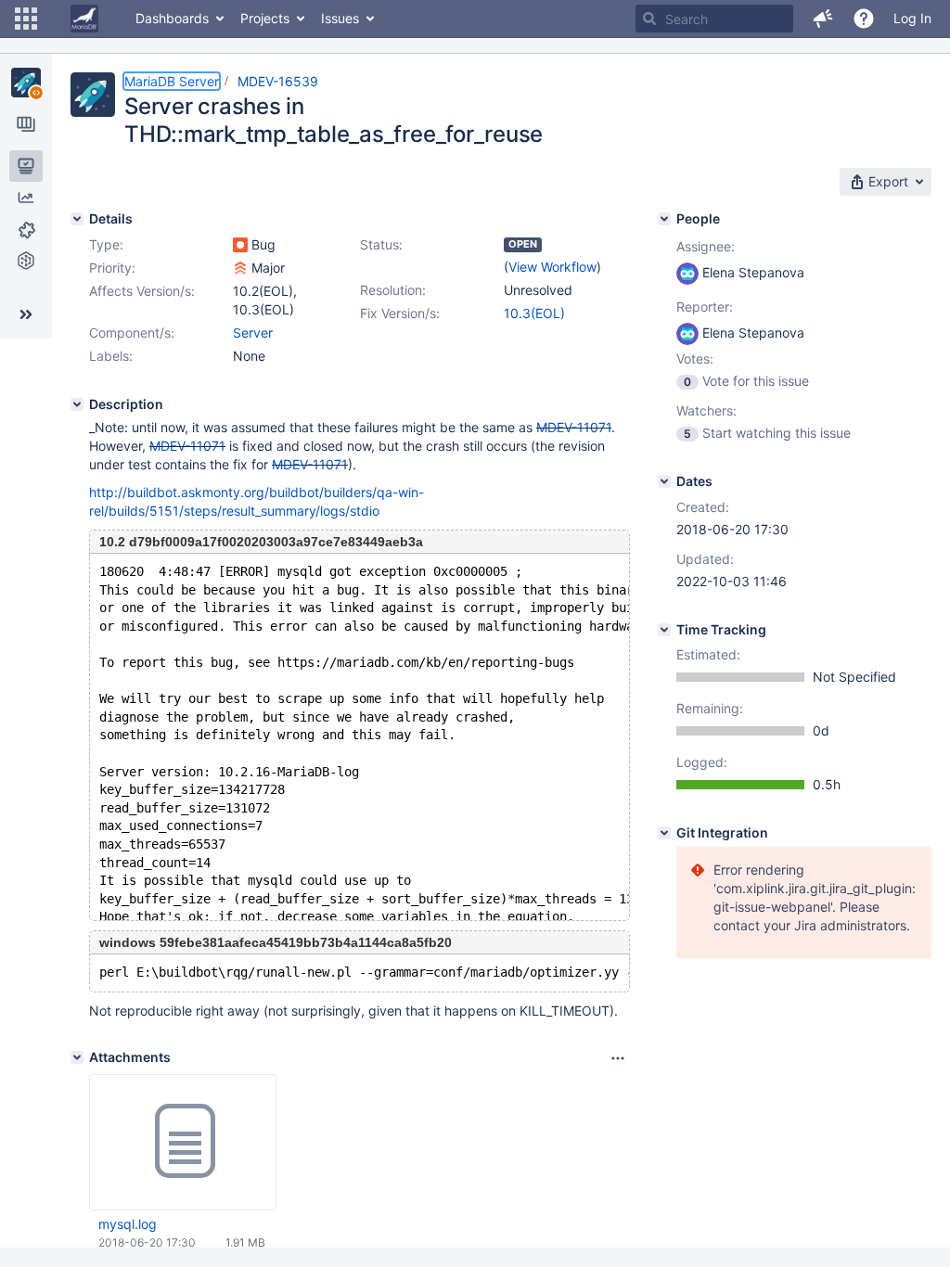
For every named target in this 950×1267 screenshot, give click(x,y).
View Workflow (552, 267)
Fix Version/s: (400, 313)
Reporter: (704, 306)
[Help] (863, 18)
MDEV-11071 (573, 427)
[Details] (77, 218)
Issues (340, 18)
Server (253, 332)
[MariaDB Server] (26, 82)
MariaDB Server (171, 81)
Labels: (111, 356)
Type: (106, 244)
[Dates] (664, 481)
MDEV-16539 (278, 81)
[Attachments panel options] (618, 1058)
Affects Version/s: (142, 291)
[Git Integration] (664, 832)
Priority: (112, 267)
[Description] (77, 404)
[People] (664, 218)
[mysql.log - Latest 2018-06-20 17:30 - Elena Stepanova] (183, 1142)
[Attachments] (77, 1057)
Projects (264, 18)
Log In (912, 18)
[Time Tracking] (664, 629)
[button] (26, 18)
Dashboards (172, 18)
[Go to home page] (84, 18)
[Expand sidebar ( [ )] (26, 314)
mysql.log (127, 1224)
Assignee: (705, 246)
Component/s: (131, 332)
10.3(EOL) (534, 313)
